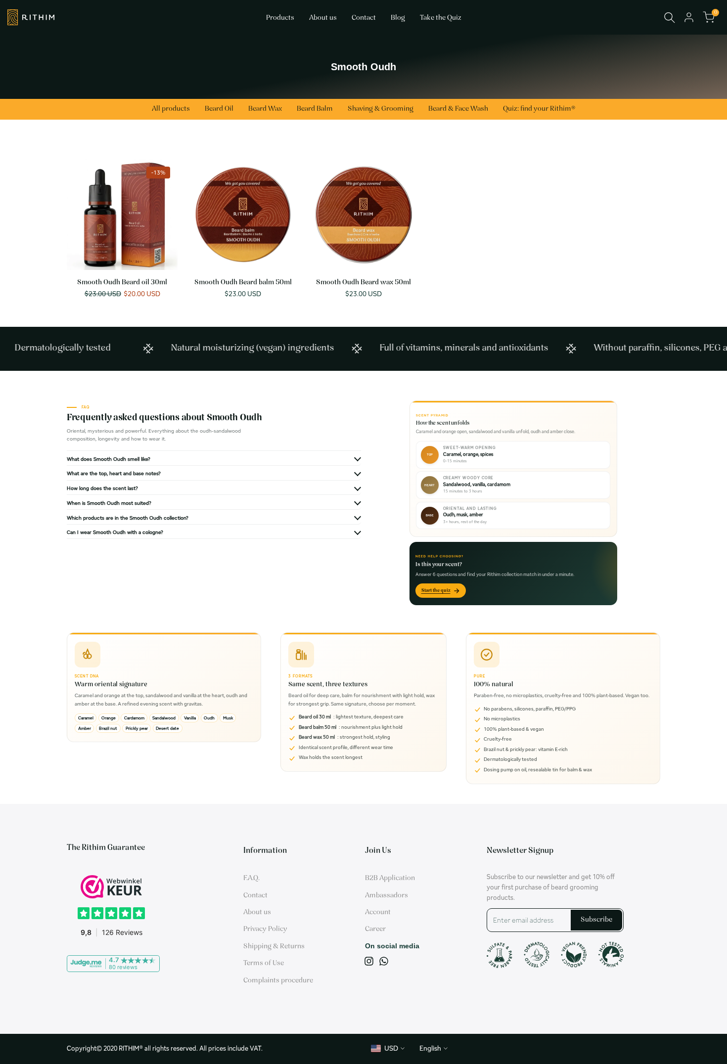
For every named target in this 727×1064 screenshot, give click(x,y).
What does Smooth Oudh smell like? (108, 458)
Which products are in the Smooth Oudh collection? (127, 517)
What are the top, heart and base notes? (114, 473)
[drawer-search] (669, 17)
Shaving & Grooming (380, 109)
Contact (255, 895)
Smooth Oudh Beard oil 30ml (122, 282)
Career (375, 929)
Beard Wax (265, 109)
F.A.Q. (251, 878)
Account (378, 912)
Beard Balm (315, 109)
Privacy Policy (265, 929)
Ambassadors (386, 895)
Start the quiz (436, 590)
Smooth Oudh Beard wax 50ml (363, 282)
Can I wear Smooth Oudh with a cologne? (115, 532)
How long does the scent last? (102, 488)
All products (171, 109)
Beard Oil (219, 109)
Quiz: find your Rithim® (539, 109)
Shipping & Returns (274, 946)
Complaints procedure (278, 980)
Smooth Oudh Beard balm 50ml (243, 282)
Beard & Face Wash (458, 109)
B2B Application (390, 878)
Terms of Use (263, 963)
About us (257, 912)
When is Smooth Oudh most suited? (109, 502)
